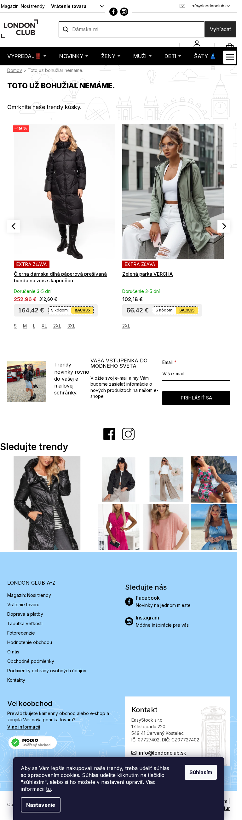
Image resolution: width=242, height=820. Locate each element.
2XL (57, 325)
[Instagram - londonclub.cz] (124, 12)
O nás (13, 651)
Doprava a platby (25, 614)
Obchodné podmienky (30, 661)
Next (223, 226)
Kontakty (16, 680)
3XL (71, 325)
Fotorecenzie (21, 633)
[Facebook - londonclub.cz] (113, 12)
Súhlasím (200, 772)
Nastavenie (40, 805)
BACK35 (82, 310)
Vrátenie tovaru (68, 6)
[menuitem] (27, 56)
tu (48, 789)
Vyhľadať (220, 29)
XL (44, 325)
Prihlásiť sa (196, 398)
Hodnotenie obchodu (29, 642)
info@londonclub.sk (162, 753)
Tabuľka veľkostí (25, 623)
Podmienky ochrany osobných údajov (46, 670)
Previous (13, 226)
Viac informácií (23, 726)
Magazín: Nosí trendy (23, 6)
